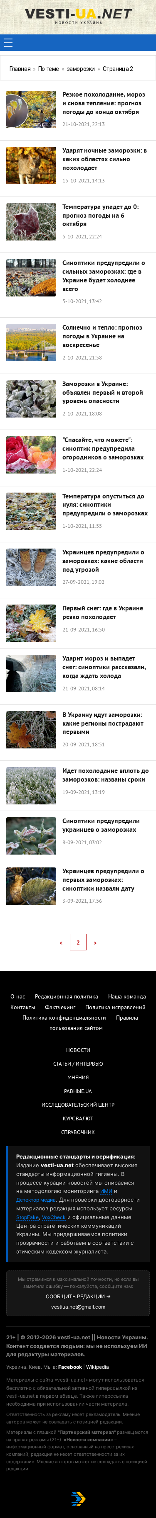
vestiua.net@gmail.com (78, 1307)
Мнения (78, 1078)
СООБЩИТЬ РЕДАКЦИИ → (78, 1296)
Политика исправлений (115, 1007)
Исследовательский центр (78, 1105)
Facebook (70, 1367)
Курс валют (78, 1119)
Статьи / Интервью (78, 1064)
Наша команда (127, 997)
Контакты (22, 1007)
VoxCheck (54, 1217)
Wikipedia (97, 1367)
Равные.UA (78, 1091)
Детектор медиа (36, 1200)
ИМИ (106, 1191)
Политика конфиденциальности (64, 1018)
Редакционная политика (66, 997)
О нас (17, 997)
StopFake (27, 1217)
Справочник (78, 1132)
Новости (78, 1050)
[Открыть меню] (8, 42)
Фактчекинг (60, 1007)
